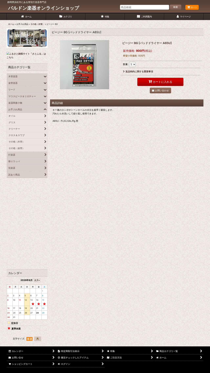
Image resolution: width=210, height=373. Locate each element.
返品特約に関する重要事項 (139, 71)
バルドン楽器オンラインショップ (43, 8)
